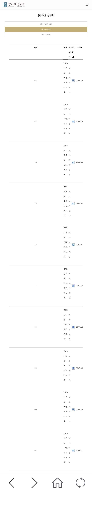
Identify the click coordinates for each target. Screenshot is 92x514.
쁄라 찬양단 (46, 34)
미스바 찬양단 (46, 29)
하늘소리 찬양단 (46, 24)
